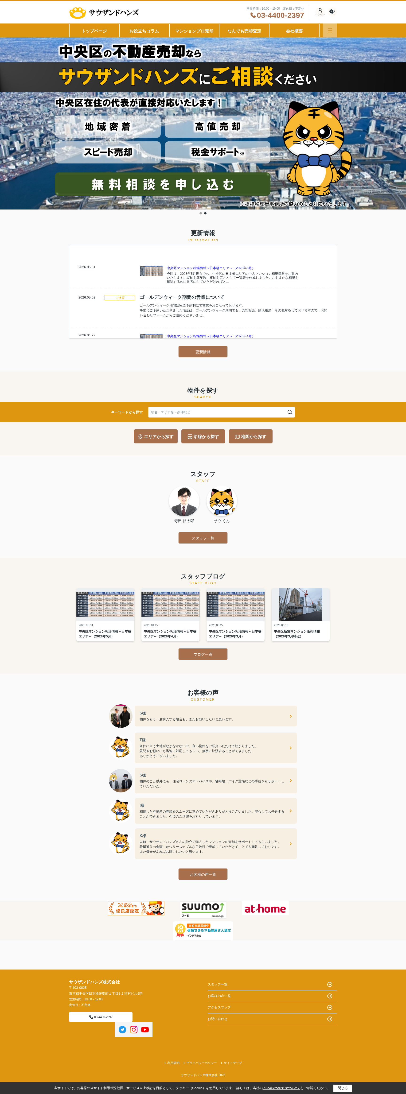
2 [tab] (205, 213)
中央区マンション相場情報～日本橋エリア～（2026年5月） (211, 268)
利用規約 (173, 1063)
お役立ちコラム (144, 31)
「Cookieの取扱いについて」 (281, 1088)
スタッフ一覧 (203, 538)
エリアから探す (159, 436)
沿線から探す (206, 436)
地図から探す (253, 436)
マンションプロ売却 (194, 31)
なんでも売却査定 (244, 31)
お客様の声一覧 (203, 875)
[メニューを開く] (330, 30)
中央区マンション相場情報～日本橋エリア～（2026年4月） (211, 336)
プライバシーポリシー (201, 1063)
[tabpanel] (203, 123)
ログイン (320, 14)
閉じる (343, 1088)
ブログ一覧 (203, 654)
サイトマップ (233, 1063)
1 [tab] (200, 213)
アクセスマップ (219, 1007)
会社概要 (294, 31)
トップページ (94, 31)
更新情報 (203, 352)
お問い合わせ (217, 1019)
